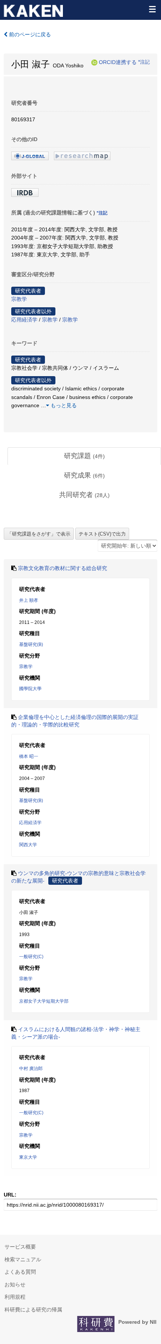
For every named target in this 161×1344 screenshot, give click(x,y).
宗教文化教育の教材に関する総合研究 (62, 568)
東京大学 (28, 1157)
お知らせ (14, 1284)
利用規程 (14, 1297)
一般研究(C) (31, 956)
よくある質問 (20, 1272)
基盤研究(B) (31, 644)
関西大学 (28, 844)
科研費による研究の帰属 (33, 1310)
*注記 (144, 62)
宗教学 (19, 299)
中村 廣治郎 (31, 1068)
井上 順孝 (28, 600)
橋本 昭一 (28, 756)
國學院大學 (30, 688)
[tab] (84, 456)
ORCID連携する (118, 62)
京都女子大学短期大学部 (44, 1001)
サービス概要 (20, 1247)
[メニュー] (152, 9)
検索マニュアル (22, 1259)
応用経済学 (24, 320)
